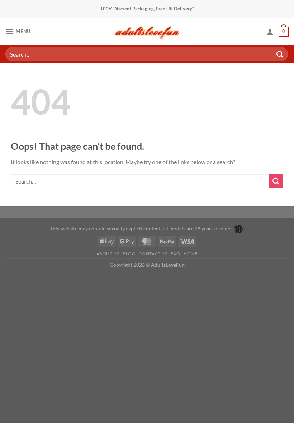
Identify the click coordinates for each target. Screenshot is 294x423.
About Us (107, 253)
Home (191, 253)
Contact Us (153, 253)
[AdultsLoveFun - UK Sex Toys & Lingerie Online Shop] (147, 31)
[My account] (270, 31)
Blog (129, 253)
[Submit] (280, 54)
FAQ (175, 253)
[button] (17, 31)
